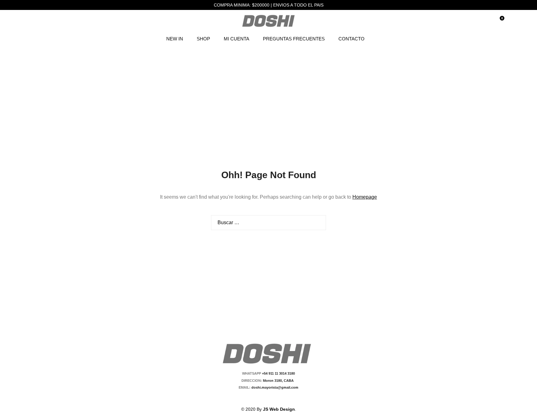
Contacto (351, 38)
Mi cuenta (236, 38)
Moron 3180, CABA (279, 380)
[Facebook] (261, 398)
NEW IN (174, 38)
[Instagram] (272, 398)
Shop (203, 38)
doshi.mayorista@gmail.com (274, 387)
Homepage (364, 197)
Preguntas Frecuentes (294, 38)
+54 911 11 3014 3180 (278, 373)
